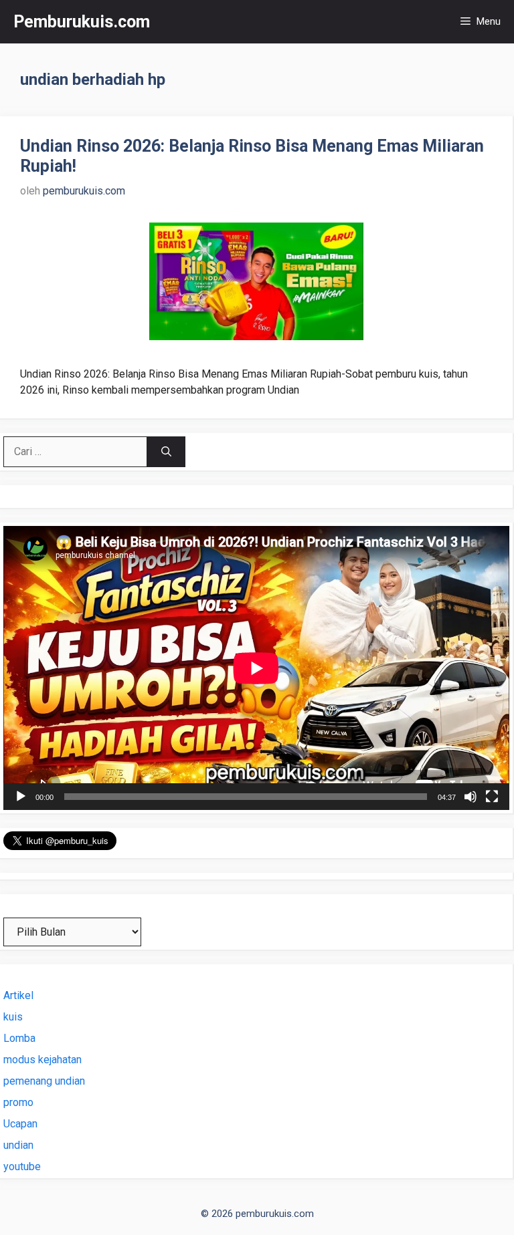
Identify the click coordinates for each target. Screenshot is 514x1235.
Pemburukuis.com (81, 21)
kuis (13, 1016)
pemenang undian (44, 1081)
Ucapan (20, 1123)
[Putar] (20, 796)
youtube (22, 1166)
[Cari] (166, 451)
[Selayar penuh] (492, 796)
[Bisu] (470, 796)
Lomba (19, 1038)
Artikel (18, 995)
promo (18, 1102)
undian (18, 1145)
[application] (256, 668)
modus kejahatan (42, 1059)
